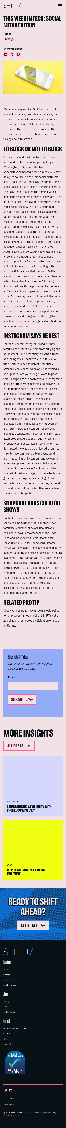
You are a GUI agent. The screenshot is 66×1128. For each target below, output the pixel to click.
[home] (12, 5)
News (5, 1006)
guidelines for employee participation (26, 620)
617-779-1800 (9, 1033)
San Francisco (9, 985)
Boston (6, 969)
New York (7, 980)
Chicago (6, 974)
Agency (6, 1001)
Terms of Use (8, 1098)
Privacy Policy (9, 1104)
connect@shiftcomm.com (14, 1028)
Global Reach (9, 1012)
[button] (59, 6)
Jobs (5, 1039)
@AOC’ (10, 291)
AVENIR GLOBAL (41, 1112)
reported (28, 192)
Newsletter (8, 1044)
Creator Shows (47, 523)
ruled (33, 217)
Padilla (16, 1115)
